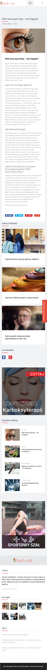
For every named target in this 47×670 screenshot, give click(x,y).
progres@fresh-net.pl (9, 589)
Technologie (26, 463)
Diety (24, 447)
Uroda (15, 24)
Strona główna (6, 24)
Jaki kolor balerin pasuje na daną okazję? (21, 297)
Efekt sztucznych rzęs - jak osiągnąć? (15, 635)
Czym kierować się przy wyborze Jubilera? (22, 259)
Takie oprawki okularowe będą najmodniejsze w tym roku (17, 337)
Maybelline (28, 101)
